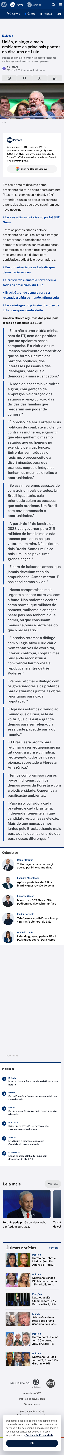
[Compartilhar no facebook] (24, 78)
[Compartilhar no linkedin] (54, 78)
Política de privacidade (32, 1398)
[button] (27, 1212)
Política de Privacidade (39, 1435)
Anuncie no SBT (32, 1393)
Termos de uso (32, 1404)
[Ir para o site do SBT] (50, 1383)
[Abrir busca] (53, 4)
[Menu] (60, 4)
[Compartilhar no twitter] (39, 78)
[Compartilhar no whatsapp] (9, 78)
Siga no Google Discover (34, 169)
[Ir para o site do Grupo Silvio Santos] (26, 1383)
